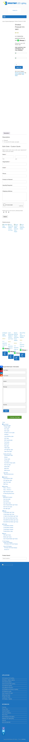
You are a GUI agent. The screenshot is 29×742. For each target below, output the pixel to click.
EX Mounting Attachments (8, 493)
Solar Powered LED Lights (7, 693)
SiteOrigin (24, 739)
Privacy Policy (5, 709)
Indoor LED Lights (7, 425)
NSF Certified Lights (8, 440)
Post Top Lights (7, 464)
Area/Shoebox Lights (8, 455)
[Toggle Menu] (4, 16)
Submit (5, 216)
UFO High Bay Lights (8, 449)
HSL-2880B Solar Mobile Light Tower (10, 520)
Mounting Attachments (9, 21)
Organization (6, 161)
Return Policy (5, 714)
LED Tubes (6, 438)
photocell (17, 74)
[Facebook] (1, 367)
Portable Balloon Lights (8, 531)
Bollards (6, 457)
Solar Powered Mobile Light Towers (10, 504)
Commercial (5, 424)
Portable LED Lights (6, 697)
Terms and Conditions (6, 712)
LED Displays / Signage (7, 698)
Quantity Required (7, 185)
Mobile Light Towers (7, 537)
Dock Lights (6, 428)
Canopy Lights (7, 427)
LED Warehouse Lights (6, 691)
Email (4, 167)
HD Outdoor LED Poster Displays (11, 544)
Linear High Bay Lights (9, 436)
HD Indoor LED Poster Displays (10, 547)
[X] (1, 369)
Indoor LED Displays (7, 546)
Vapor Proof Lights (8, 451)
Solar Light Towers (7, 503)
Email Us (4, 720)
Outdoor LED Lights (7, 454)
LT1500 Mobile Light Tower (8, 512)
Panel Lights (6, 442)
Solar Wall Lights (6, 508)
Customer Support (6, 711)
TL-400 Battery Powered (8, 527)
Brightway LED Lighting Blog (8, 718)
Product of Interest (7, 179)
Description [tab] (6, 133)
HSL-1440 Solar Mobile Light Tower (10, 518)
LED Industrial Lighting (6, 681)
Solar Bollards (6, 501)
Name (4, 154)
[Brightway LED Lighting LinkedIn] (3, 733)
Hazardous (6, 486)
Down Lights (6, 430)
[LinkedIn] (1, 373)
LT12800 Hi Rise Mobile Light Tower (10, 516)
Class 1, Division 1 (7, 487)
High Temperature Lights (8, 491)
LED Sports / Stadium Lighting (8, 680)
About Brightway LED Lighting (8, 716)
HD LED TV (6, 549)
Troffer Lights (7, 447)
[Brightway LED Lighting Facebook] (3, 728)
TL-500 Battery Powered (8, 529)
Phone (4, 173)
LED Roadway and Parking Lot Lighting (10, 689)
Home (3, 21)
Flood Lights (6, 461)
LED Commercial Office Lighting (8, 683)
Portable (5, 524)
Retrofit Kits (6, 444)
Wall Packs (6, 468)
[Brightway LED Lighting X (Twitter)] (3, 731)
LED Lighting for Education (7, 687)
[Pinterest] (1, 371)
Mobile (5, 511)
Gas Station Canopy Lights (9, 462)
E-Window (6, 434)
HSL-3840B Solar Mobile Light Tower (10, 521)
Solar (5, 496)
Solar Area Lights (6, 499)
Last (16, 159)
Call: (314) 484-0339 (6, 722)
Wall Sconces (7, 470)
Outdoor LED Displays (7, 542)
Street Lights (7, 466)
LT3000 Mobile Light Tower (8, 514)
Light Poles (5, 472)
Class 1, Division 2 (7, 489)
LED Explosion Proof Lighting (8, 678)
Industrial (5, 477)
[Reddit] (1, 375)
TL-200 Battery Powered (8, 525)
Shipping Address (7, 191)
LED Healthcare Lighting (7, 685)
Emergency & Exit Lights (9, 432)
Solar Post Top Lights (7, 506)
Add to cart (18, 67)
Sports (5, 533)
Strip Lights (6, 445)
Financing (4, 707)
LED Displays (6, 541)
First (3, 159)
